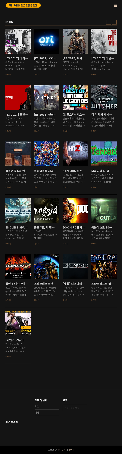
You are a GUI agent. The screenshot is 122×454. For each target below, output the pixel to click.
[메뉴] (115, 5)
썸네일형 (108, 22)
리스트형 (114, 22)
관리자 (71, 449)
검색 (84, 408)
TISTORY (61, 449)
